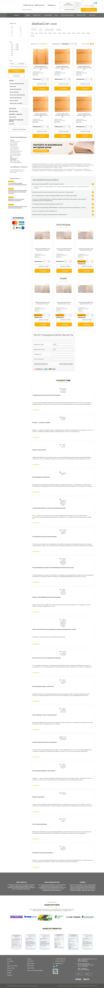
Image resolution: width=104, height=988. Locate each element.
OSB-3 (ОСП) (12, 117)
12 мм (54, 33)
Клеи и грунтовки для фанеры (16, 120)
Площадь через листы (40, 364)
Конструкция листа (14, 150)
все (46, 44)
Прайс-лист (37, 15)
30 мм (83, 33)
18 (20, 31)
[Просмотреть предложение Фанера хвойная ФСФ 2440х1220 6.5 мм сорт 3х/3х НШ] (41, 56)
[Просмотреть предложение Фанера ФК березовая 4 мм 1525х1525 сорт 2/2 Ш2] (41, 289)
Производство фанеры (15, 154)
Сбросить (16, 76)
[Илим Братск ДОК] (73, 917)
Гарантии (9, 975)
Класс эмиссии (14, 148)
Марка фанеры (13, 144)
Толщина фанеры (14, 147)
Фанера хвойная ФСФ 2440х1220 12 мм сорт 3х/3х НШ (84, 68)
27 (12, 34)
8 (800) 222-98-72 (78, 170)
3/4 (12, 53)
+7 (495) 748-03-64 (88, 170)
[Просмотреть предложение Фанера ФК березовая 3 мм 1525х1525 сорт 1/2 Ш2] (84, 235)
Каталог (16, 15)
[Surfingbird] (55, 368)
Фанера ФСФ (13, 86)
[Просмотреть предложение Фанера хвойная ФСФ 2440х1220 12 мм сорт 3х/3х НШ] (84, 56)
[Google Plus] (53, 368)
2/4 (12, 49)
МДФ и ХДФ (30, 965)
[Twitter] (47, 368)
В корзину (42, 88)
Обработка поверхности (16, 151)
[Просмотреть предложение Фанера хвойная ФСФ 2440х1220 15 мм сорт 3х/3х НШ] (41, 104)
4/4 (12, 55)
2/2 (12, 46)
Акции (28, 15)
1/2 (12, 44)
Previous (4, 917)
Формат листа (13, 145)
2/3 (12, 47)
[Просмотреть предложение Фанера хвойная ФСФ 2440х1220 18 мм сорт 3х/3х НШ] (62, 104)
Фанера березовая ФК (15, 89)
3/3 (12, 51)
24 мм (73, 33)
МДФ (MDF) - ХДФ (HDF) (15, 114)
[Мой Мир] (50, 368)
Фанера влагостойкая (16, 103)
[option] (41, 252)
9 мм (45, 33)
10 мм (50, 33)
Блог (56, 15)
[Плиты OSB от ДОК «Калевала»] (16, 917)
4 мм (32, 33)
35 (11, 36)
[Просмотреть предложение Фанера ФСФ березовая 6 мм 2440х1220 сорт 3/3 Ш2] (62, 235)
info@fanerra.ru (52, 5)
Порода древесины (15, 152)
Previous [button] (29, 252)
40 (21, 36)
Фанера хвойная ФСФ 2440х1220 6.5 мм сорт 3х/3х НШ (40, 68)
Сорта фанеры (13, 143)
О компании (48, 15)
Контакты (92, 15)
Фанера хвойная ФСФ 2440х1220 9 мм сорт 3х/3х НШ (62, 68)
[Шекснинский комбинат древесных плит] (45, 917)
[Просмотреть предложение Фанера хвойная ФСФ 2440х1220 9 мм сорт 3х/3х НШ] (62, 56)
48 (43, 44)
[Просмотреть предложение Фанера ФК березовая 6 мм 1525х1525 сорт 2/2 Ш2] (62, 289)
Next (95, 917)
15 (11, 31)
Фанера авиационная (16, 97)
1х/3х (17, 46)
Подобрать (16, 71)
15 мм (59, 33)
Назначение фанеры (15, 141)
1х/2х (17, 44)
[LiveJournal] (52, 368)
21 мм (68, 33)
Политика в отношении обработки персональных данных (22, 985)
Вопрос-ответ (81, 15)
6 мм (36, 33)
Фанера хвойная (14, 92)
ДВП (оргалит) (13, 111)
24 (20, 32)
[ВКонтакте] (45, 368)
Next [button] (96, 252)
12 (20, 29)
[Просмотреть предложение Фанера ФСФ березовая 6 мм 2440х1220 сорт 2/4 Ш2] (41, 235)
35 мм (88, 33)
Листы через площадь (66, 364)
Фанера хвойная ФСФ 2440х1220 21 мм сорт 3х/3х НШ (84, 115)
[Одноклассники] (48, 368)
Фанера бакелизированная (17, 95)
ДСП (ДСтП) (12, 108)
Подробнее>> (36, 410)
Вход (84, 5)
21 (11, 32)
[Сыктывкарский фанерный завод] (59, 917)
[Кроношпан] (31, 917)
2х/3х (17, 47)
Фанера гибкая (14, 100)
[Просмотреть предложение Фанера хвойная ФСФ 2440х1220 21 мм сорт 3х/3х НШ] (84, 104)
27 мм (78, 33)
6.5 (12, 27)
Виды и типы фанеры (15, 155)
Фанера (11, 80)
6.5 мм (41, 33)
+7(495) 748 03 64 (28, 5)
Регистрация (90, 5)
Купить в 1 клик (42, 84)
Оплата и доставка (67, 15)
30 (20, 34)
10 (11, 29)
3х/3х (17, 49)
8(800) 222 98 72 (40, 5)
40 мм (32, 36)
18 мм (64, 33)
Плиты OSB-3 (30, 968)
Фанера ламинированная (17, 83)
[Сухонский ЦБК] (87, 917)
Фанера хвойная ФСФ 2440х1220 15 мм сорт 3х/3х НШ (40, 115)
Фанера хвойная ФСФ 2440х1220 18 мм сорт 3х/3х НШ (62, 115)
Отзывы (9, 972)
